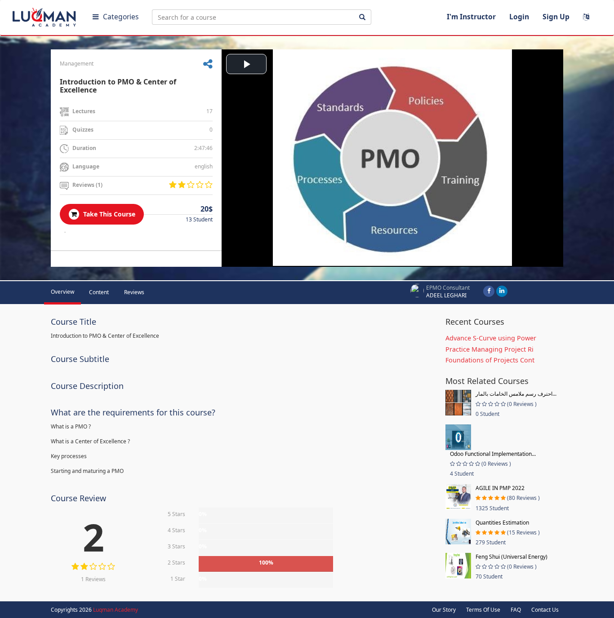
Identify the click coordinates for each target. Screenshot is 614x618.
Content (99, 292)
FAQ (516, 610)
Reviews (134, 292)
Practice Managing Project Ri (489, 349)
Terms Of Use (483, 610)
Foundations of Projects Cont (489, 360)
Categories (120, 17)
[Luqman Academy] (45, 15)
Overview (62, 292)
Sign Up (556, 17)
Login (519, 17)
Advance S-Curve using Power (490, 338)
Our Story (444, 610)
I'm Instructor (471, 17)
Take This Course (108, 214)
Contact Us (545, 610)
